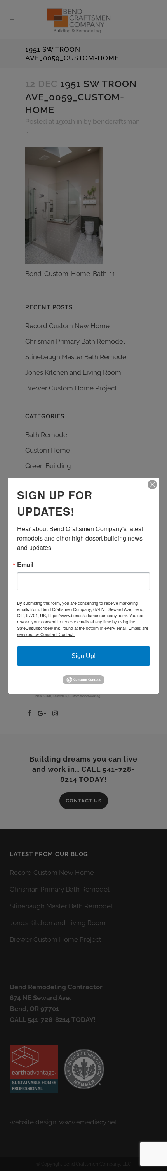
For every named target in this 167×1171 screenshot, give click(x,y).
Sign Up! (83, 656)
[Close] (152, 484)
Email (25, 565)
